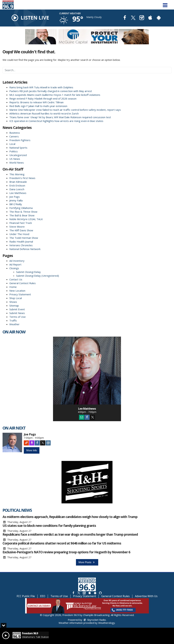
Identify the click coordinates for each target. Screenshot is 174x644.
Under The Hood (19, 234)
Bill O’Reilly (15, 204)
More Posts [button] (85, 562)
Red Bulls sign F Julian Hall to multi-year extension (38, 106)
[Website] (26, 442)
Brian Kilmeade (18, 181)
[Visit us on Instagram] (142, 18)
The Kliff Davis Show (21, 230)
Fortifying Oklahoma (21, 208)
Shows (13, 301)
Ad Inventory (16, 260)
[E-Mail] (81, 417)
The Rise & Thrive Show (23, 211)
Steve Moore (17, 226)
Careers (14, 136)
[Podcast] (31, 442)
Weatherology (106, 622)
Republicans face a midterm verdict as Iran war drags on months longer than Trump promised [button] (70, 534)
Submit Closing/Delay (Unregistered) (37, 275)
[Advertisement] (87, 36)
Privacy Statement (20, 294)
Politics (13, 151)
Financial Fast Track (20, 223)
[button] (165, 4)
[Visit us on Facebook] (125, 18)
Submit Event (17, 309)
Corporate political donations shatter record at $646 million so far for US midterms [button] (62, 543)
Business (14, 132)
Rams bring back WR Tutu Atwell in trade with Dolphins (41, 87)
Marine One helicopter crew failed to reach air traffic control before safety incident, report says (65, 109)
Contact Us (15, 279)
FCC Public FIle (26, 596)
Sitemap (14, 305)
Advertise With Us (146, 596)
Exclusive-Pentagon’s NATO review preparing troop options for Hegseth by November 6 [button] (66, 552)
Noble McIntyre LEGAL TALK (26, 219)
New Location (17, 290)
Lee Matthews (17, 193)
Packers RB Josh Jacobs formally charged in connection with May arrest (50, 91)
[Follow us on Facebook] (73, 592)
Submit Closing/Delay (28, 272)
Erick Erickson (17, 185)
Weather (14, 324)
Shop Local (15, 298)
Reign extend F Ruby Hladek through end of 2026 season (42, 98)
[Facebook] (87, 417)
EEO (42, 596)
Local (12, 144)
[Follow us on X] (78, 592)
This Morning (16, 174)
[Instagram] (48, 442)
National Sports (18, 147)
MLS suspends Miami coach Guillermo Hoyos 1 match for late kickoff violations (54, 94)
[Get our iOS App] (89, 592)
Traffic (13, 320)
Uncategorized (18, 155)
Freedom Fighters (19, 140)
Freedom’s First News (22, 178)
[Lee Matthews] (87, 371)
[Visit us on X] (133, 18)
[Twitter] (92, 417)
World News (16, 162)
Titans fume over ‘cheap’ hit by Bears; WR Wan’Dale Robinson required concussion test (60, 117)
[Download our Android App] (159, 18)
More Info (31, 450)
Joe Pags (14, 196)
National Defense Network (24, 249)
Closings (14, 268)
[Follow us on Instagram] (84, 592)
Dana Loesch (16, 189)
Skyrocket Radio (96, 619)
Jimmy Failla (16, 200)
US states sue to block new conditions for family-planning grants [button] (49, 525)
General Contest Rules (22, 283)
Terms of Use (17, 316)
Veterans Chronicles (21, 245)
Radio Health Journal (21, 241)
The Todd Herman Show (23, 237)
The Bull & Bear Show (21, 215)
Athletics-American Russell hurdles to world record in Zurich (44, 113)
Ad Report (15, 264)
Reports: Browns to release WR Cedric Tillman (36, 102)
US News (14, 158)
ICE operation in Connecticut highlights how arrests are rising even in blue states (56, 121)
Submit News (17, 313)
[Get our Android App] (95, 592)
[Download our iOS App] (150, 18)
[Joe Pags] (12, 442)
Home (13, 287)
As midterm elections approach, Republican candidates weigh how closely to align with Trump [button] (70, 517)
